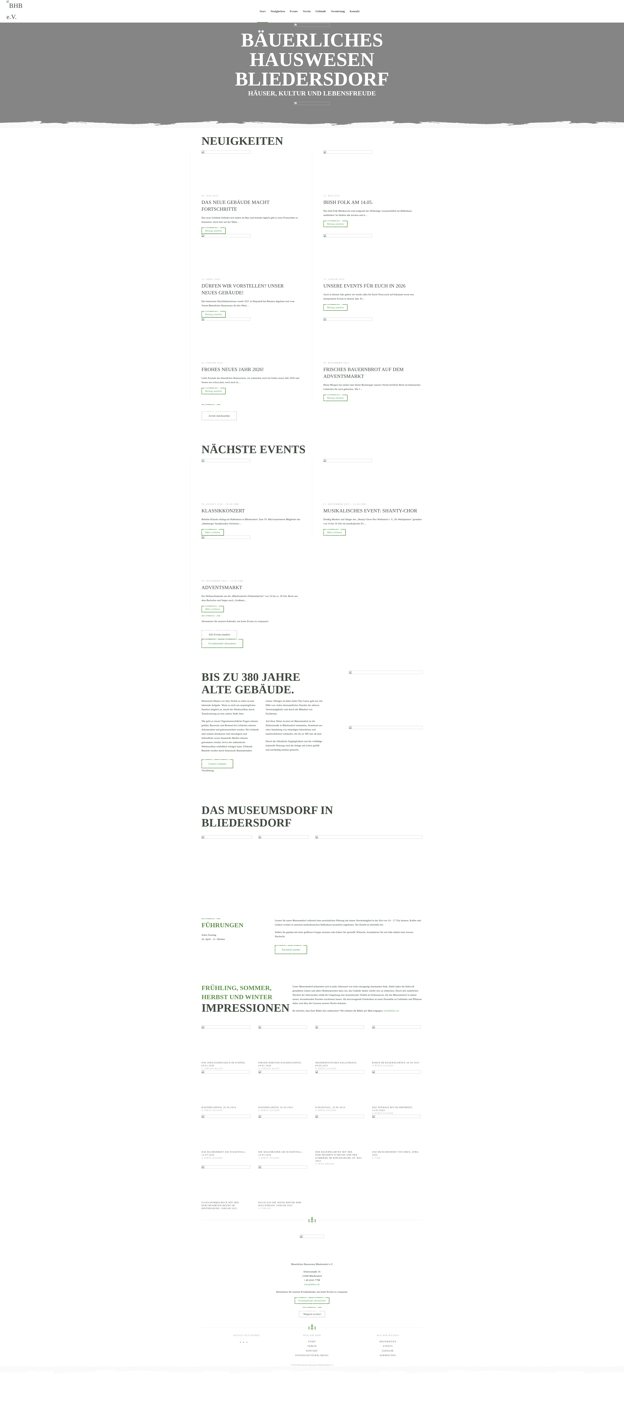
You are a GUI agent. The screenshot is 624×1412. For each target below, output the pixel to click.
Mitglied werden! (312, 1314)
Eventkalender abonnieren (222, 643)
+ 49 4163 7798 (312, 1280)
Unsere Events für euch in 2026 (364, 285)
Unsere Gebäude (217, 763)
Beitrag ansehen (213, 230)
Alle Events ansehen (219, 634)
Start (263, 11)
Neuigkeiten (278, 11)
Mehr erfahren (212, 532)
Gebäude (320, 11)
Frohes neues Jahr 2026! (233, 369)
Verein (307, 11)
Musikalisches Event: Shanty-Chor (370, 510)
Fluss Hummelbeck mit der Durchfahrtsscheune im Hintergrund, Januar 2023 (220, 1205)
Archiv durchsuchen (219, 415)
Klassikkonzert (223, 510)
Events (294, 11)
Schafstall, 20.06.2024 (330, 1107)
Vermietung (338, 11)
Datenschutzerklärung (312, 1355)
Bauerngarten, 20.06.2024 (219, 1107)
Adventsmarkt (222, 587)
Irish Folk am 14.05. (348, 202)
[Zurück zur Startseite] (20, 11)
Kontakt (355, 11)
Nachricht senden (291, 949)
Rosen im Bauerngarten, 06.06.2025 (396, 1062)
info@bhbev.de (391, 1010)
